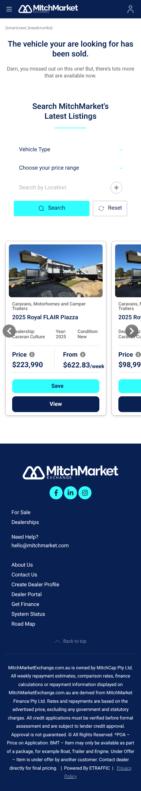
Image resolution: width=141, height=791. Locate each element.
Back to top (74, 641)
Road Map (23, 624)
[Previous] (9, 331)
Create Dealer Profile (35, 584)
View (56, 404)
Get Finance (25, 604)
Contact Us (24, 575)
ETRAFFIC (100, 768)
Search (56, 208)
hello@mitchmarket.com (40, 545)
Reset (115, 208)
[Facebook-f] (56, 492)
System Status (28, 614)
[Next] (131, 331)
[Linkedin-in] (70, 492)
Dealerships (25, 522)
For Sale (20, 512)
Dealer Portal (26, 594)
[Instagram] (84, 492)
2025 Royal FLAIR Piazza (45, 317)
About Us (22, 565)
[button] (55, 386)
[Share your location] (116, 188)
